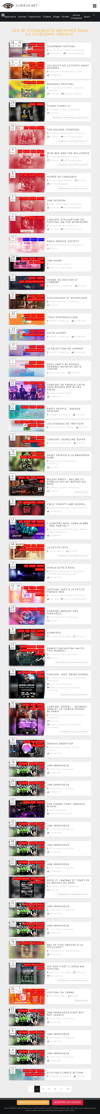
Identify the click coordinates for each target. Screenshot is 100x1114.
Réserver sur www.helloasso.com (70, 118)
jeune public (38, 48)
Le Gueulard (54, 636)
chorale (32, 609)
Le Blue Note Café (57, 301)
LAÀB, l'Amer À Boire (58, 204)
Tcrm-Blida (54, 996)
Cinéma (47, 17)
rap (31, 262)
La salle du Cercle (57, 654)
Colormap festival (75, 53)
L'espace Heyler (56, 393)
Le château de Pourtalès (60, 133)
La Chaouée (54, 810)
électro (34, 239)
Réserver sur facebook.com (73, 556)
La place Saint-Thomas (60, 595)
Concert (22, 17)
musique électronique (34, 281)
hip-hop (24, 259)
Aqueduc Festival (72, 94)
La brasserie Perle (57, 157)
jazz (26, 128)
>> (68, 1089)
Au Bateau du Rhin (57, 110)
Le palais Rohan (56, 226)
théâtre (40, 67)
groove (32, 44)
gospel (41, 676)
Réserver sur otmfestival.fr (73, 141)
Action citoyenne (76, 16)
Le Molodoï (54, 286)
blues (33, 151)
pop (42, 481)
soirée (41, 239)
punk (22, 281)
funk (33, 82)
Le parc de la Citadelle (60, 50)
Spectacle (10, 17)
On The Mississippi (72, 137)
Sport (87, 17)
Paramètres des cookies (33, 1102)
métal (33, 994)
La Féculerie (54, 951)
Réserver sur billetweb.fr (74, 695)
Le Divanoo (54, 443)
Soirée (65, 17)
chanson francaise (27, 422)
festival (33, 67)
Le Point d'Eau (55, 180)
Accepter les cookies (67, 1102)
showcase (40, 594)
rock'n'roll (39, 569)
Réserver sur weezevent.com (73, 894)
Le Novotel (54, 373)
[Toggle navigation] (94, 6)
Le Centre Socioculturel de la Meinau (66, 678)
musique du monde (36, 51)
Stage (56, 17)
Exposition (35, 17)
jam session (39, 262)
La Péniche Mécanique (59, 245)
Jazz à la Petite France (74, 599)
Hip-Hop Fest (56, 976)
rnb (42, 155)
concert (40, 44)
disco (33, 1071)
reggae (41, 55)
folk (16, 422)
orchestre (32, 425)
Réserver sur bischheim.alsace (72, 662)
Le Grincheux (55, 769)
